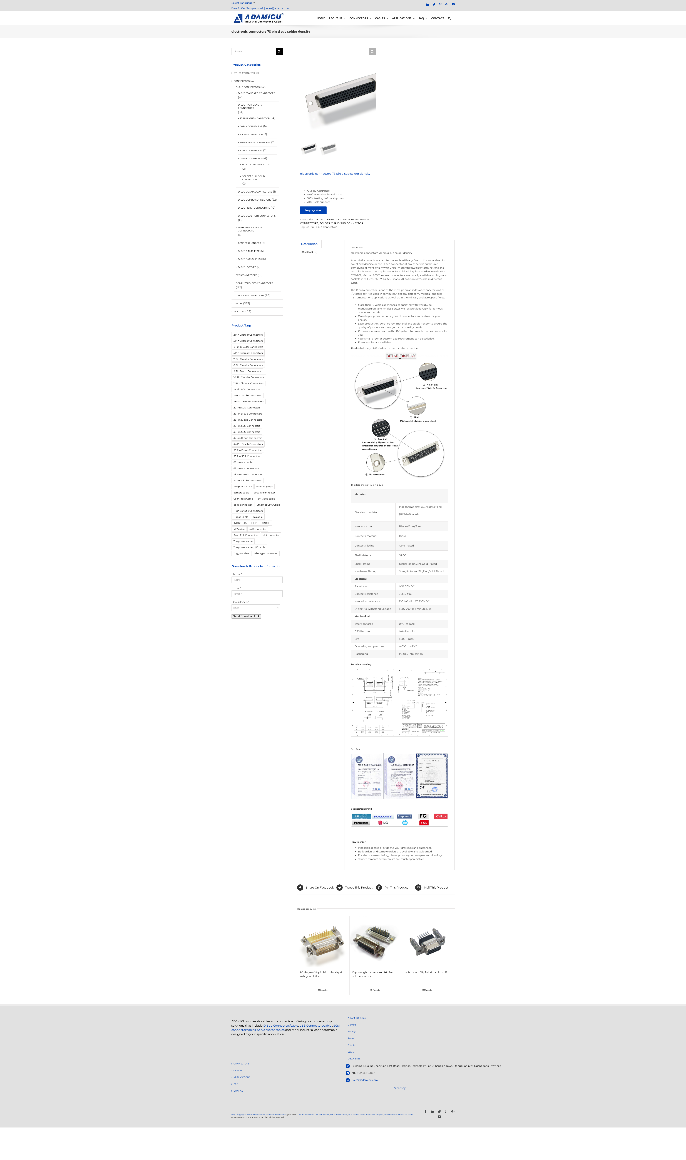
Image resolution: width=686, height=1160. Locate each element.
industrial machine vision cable (398, 1114)
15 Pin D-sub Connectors (247, 395)
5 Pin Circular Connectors (248, 352)
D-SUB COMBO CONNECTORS (254, 199)
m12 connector (257, 529)
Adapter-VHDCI (242, 486)
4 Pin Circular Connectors (248, 346)
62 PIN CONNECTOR (251, 150)
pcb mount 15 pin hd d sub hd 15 (426, 972)
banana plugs (264, 486)
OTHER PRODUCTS (244, 73)
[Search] (449, 18)
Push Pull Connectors (245, 535)
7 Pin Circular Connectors (248, 359)
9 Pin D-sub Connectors (247, 371)
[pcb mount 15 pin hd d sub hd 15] (427, 941)
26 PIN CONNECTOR (251, 126)
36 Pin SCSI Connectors (246, 431)
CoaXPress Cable (243, 498)
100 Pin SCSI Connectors (247, 480)
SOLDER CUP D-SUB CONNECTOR (341, 223)
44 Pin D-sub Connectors (248, 444)
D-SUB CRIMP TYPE (249, 251)
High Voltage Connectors (248, 510)
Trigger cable (241, 553)
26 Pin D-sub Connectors (247, 419)
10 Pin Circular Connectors (248, 377)
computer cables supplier (371, 1114)
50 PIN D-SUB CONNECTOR (255, 142)
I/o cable (258, 516)
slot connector (271, 535)
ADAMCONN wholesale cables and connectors (265, 1114)
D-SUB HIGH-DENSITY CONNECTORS (250, 106)
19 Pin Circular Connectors (248, 401)
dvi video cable (266, 498)
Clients (351, 1045)
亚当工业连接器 (237, 1114)
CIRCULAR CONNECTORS (250, 295)
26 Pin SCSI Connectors (246, 425)
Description (309, 244)
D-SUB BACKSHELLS (249, 259)
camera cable (241, 492)
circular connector (264, 492)
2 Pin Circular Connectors (248, 334)
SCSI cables (353, 1114)
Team (351, 1038)
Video (351, 1052)
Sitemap (400, 1088)
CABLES (238, 303)
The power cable (243, 541)
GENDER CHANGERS (249, 243)
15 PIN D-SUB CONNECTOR (255, 118)
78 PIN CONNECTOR (327, 219)
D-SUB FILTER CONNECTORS (254, 207)
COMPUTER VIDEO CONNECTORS (254, 283)
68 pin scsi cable (242, 462)
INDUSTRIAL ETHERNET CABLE (251, 523)
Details (323, 990)
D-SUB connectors (305, 1114)
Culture (352, 1024)
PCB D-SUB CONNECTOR (256, 164)
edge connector (242, 504)
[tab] (309, 244)
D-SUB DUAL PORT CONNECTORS (256, 215)
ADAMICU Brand (357, 1018)
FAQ (235, 1084)
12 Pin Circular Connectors (248, 383)
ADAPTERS (240, 311)
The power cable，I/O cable (249, 547)
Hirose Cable (240, 516)
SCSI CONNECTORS (246, 275)
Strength (352, 1031)
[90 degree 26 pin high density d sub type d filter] (322, 941)
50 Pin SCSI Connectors (246, 456)
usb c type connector (265, 553)
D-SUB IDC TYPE (247, 267)
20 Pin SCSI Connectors (246, 407)
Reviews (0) (309, 252)
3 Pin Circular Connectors (248, 340)
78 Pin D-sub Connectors (321, 227)
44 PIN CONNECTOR (251, 134)
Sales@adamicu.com (365, 1080)
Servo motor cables (271, 1030)
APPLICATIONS (241, 1077)
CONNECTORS (242, 81)
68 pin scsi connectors (246, 468)
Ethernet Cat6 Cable (268, 504)
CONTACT (238, 1090)
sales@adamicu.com (279, 8)
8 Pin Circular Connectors (248, 365)
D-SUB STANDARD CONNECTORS (256, 93)
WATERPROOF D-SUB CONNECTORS (250, 229)
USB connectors (322, 1114)
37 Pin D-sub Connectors (247, 437)
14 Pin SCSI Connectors (246, 389)
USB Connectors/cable (315, 1025)
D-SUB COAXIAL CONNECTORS (255, 191)
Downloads (354, 1058)
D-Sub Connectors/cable (280, 1025)
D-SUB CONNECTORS (248, 87)
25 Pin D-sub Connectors (247, 413)
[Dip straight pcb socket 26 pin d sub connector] (375, 941)
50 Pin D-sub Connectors (247, 450)
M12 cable (239, 529)
